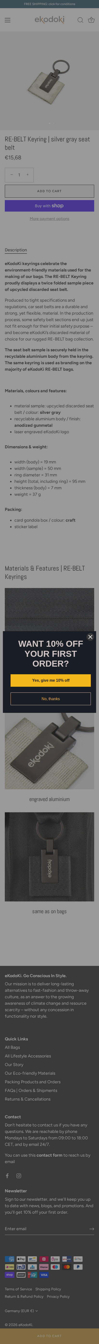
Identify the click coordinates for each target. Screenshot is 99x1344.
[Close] (90, 637)
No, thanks (51, 699)
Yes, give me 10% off (50, 680)
